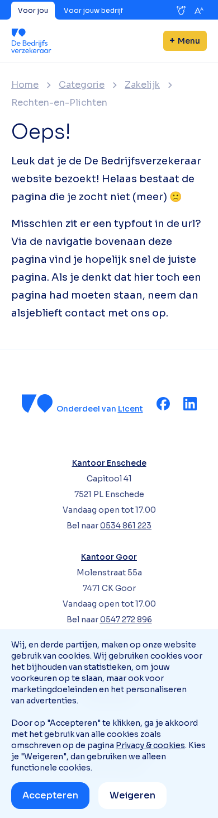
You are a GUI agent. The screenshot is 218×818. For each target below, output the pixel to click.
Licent (130, 409)
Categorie (82, 85)
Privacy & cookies (150, 745)
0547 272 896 (126, 619)
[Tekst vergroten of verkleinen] (199, 10)
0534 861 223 (125, 526)
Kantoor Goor (109, 557)
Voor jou (33, 10)
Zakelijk (142, 85)
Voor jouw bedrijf (93, 10)
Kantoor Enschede (109, 463)
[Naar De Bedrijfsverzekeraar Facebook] (163, 403)
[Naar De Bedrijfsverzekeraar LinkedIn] (190, 403)
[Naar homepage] (31, 41)
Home (25, 85)
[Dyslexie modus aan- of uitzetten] (181, 10)
